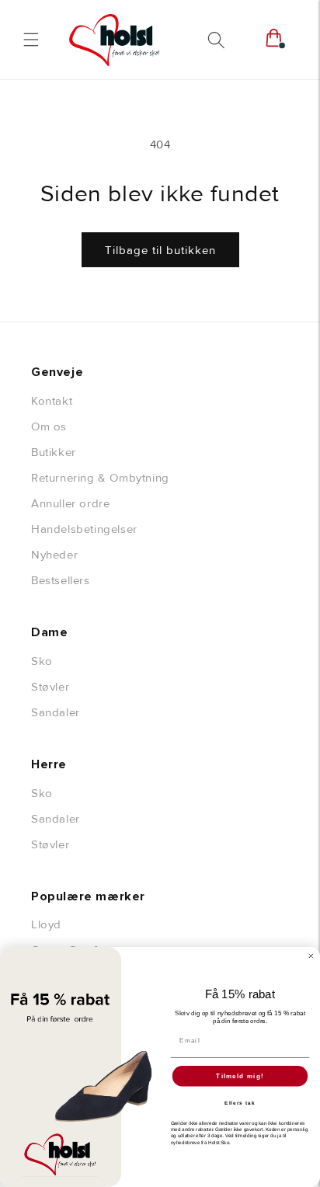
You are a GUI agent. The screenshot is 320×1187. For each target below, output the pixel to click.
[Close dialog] (311, 956)
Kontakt (51, 401)
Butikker (53, 452)
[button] (31, 40)
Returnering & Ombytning (100, 478)
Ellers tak (239, 1102)
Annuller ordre (70, 503)
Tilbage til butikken (160, 250)
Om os (49, 426)
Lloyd (46, 924)
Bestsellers (60, 580)
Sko (42, 661)
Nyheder (54, 555)
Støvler (50, 687)
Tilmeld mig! (239, 1076)
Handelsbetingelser (84, 529)
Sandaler (55, 712)
